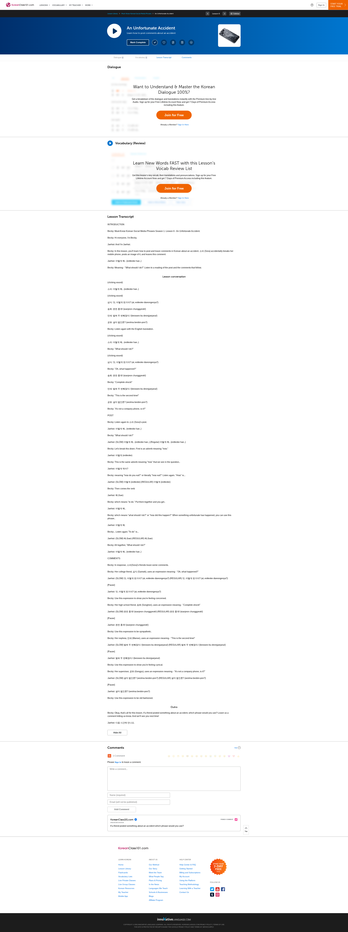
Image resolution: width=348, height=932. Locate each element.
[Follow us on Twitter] (212, 889)
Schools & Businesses (158, 892)
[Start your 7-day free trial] (218, 867)
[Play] (110, 143)
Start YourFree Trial (336, 5)
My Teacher (75, 5)
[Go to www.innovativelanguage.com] (174, 919)
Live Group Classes (126, 884)
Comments (187, 57)
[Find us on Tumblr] (212, 894)
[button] (312, 5)
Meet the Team (155, 872)
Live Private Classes (127, 880)
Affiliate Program (156, 900)
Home (120, 865)
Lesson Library (112, 14)
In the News (154, 884)
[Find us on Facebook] (223, 889)
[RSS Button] (109, 756)
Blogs (151, 896)
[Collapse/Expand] (174, 747)
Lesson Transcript (163, 57)
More (88, 5)
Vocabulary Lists (125, 876)
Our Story (153, 869)
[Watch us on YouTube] (217, 889)
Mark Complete (138, 42)
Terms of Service (201, 927)
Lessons (43, 5)
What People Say (156, 876)
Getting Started (185, 869)
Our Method (154, 865)
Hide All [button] (117, 733)
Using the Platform (187, 880)
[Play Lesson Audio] (114, 31)
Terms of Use (218, 924)
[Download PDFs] (182, 42)
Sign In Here (183, 125)
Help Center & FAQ (187, 865)
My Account (184, 876)
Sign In (321, 5)
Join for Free (174, 115)
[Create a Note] (173, 42)
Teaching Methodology (189, 884)
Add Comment (121, 809)
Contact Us (184, 892)
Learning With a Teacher (190, 888)
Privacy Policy (206, 924)
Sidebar (236, 13)
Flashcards (123, 872)
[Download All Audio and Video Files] (191, 42)
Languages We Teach (158, 888)
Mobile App (123, 896)
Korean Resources (126, 888)
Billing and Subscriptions (189, 872)
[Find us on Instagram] (217, 894)
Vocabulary (58, 5)
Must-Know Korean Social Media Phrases (136, 14)
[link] (207, 13)
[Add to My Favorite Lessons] (164, 42)
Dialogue (117, 57)
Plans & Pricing (155, 880)
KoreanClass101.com (190, 924)
